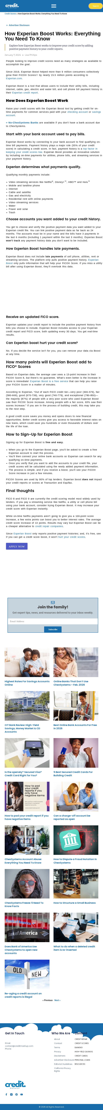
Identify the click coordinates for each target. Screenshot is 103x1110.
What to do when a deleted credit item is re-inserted (74, 948)
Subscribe (52, 629)
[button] (53, 25)
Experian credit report (25, 92)
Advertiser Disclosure (19, 25)
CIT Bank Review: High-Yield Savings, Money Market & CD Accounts (22, 728)
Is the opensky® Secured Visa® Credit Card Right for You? (23, 773)
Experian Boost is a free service (49, 381)
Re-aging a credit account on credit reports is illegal (23, 995)
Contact (58, 1043)
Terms (57, 1047)
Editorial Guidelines (63, 1064)
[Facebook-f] (6, 1094)
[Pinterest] (16, 1094)
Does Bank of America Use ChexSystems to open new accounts (21, 950)
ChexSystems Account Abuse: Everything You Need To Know (23, 861)
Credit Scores (10, 14)
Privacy (57, 1051)
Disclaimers (59, 1055)
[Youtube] (21, 1094)
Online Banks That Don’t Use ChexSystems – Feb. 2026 (71, 683)
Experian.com (14, 78)
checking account (77, 112)
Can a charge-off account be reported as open (72, 817)
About (57, 1039)
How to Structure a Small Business (75, 902)
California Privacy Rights (62, 1069)
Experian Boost (23, 533)
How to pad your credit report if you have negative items (27, 817)
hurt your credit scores (71, 537)
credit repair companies (49, 526)
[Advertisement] (54, 291)
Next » (57, 1000)
